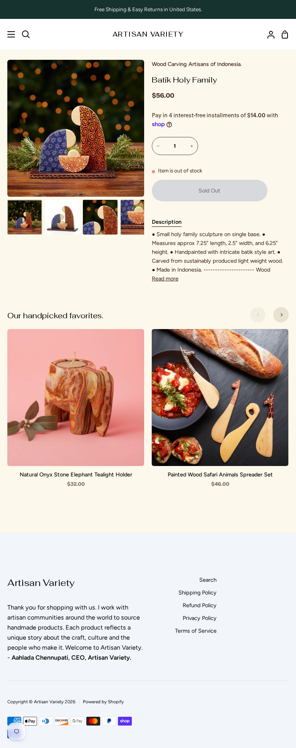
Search (208, 579)
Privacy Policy (200, 618)
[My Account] (268, 34)
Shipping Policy (197, 592)
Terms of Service (196, 630)
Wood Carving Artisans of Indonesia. (197, 64)
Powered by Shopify (103, 701)
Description (167, 221)
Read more (165, 278)
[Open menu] (8, 34)
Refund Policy (200, 605)
